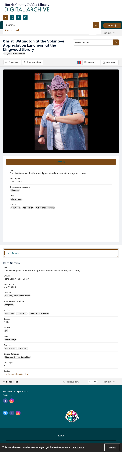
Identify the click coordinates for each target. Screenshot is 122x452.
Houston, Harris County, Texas (17, 296)
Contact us (7, 395)
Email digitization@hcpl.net (16, 374)
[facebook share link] (5, 400)
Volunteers (15, 208)
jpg (6, 331)
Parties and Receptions (45, 208)
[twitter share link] (5, 413)
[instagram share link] (11, 400)
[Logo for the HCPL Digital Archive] (27, 7)
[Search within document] (116, 42)
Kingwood (15, 190)
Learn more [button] (78, 447)
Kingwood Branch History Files (17, 357)
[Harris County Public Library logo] (71, 416)
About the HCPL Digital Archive (15, 392)
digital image (16, 199)
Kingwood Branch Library (14, 54)
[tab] (61, 162)
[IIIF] (79, 62)
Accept (112, 447)
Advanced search (12, 30)
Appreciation (28, 208)
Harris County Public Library (16, 348)
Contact (61, 436)
